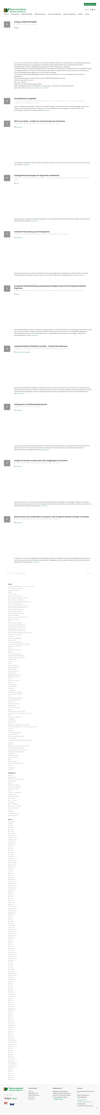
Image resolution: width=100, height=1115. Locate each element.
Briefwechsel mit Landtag (14, 623)
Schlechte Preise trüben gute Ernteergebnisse (32, 232)
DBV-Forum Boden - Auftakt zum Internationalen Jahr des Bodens (39, 121)
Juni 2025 (10, 848)
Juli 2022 (10, 916)
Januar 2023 (11, 904)
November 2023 (12, 885)
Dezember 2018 (12, 994)
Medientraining (12, 669)
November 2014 (12, 1064)
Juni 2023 (10, 895)
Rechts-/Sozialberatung (14, 700)
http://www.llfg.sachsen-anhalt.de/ (39, 88)
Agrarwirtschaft (33, 123)
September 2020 (12, 958)
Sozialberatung (12, 721)
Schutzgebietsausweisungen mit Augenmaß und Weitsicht (36, 175)
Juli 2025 (10, 847)
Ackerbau (24, 24)
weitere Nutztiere (27, 103)
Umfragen (10, 730)
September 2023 (12, 889)
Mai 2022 (10, 920)
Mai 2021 (10, 943)
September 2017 (12, 1008)
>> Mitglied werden (58, 1099)
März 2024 (11, 877)
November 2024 (12, 862)
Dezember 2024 (12, 860)
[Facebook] (5, 1095)
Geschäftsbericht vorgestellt (25, 98)
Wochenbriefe (11, 753)
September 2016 (12, 1025)
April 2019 (11, 989)
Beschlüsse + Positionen (45, 177)
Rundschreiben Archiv (14, 707)
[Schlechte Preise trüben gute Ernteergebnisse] (7, 234)
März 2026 (11, 831)
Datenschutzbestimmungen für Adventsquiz (19, 632)
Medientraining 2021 (13, 671)
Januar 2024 (11, 881)
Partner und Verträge (13, 680)
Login (9, 663)
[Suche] (96, 1108)
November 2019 (12, 975)
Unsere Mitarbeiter (13, 734)
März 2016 (11, 1037)
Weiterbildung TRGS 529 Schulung (17, 750)
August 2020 (11, 960)
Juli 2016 (10, 1029)
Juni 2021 (10, 941)
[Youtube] (10, 1095)
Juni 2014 (10, 1071)
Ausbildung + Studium (14, 785)
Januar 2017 (11, 1023)
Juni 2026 (10, 825)
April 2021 (11, 945)
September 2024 (12, 866)
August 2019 (11, 981)
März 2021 (11, 946)
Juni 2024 (10, 872)
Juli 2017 (10, 1012)
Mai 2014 (10, 1073)
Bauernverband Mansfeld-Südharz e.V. (18, 607)
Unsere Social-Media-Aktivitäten (16, 736)
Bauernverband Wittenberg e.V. (16, 613)
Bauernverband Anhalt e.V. (15, 603)
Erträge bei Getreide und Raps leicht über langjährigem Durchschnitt (40, 460)
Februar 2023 (11, 902)
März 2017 (11, 1019)
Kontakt (10, 765)
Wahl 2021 (11, 744)
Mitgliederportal (90, 4)
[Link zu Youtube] (92, 9)
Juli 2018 (10, 998)
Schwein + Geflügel (80, 101)
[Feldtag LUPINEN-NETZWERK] (7, 24)
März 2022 (11, 923)
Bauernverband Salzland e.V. (15, 611)
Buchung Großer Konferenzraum (16, 625)
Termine (28, 24)
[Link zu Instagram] (85, 9)
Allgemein (29, 101)
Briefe (9, 621)
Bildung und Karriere (13, 619)
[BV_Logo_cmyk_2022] (41, 11)
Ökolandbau (61, 101)
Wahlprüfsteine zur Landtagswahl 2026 (18, 746)
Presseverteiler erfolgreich (15, 694)
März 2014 (11, 1077)
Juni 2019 (10, 985)
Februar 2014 (11, 1079)
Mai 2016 (10, 1033)
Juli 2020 (10, 962)
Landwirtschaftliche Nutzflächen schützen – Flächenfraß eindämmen (41, 346)
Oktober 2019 (11, 977)
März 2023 (11, 900)
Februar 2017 (11, 1021)
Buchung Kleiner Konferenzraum (16, 627)
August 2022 (11, 914)
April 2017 (11, 1018)
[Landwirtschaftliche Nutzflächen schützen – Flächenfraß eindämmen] (7, 349)
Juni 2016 (10, 1031)
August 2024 (11, 868)
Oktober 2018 (11, 996)
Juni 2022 (10, 918)
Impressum (11, 769)
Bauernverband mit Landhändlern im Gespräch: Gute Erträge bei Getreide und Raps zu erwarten (51, 517)
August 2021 (11, 937)
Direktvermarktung (13, 788)
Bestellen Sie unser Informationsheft (17, 617)
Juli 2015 (10, 1048)
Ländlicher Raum (66, 177)
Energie (33, 101)
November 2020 (12, 954)
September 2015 (12, 1044)
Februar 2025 (11, 856)
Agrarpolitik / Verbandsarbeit (15, 779)
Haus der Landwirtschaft (14, 646)
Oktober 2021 (11, 933)
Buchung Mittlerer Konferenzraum (17, 628)
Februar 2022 (11, 925)
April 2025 (11, 852)
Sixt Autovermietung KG (14, 717)
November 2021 (12, 931)
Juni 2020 (10, 964)
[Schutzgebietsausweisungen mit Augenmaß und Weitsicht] (7, 178)
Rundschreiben (12, 705)
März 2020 (11, 970)
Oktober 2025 (11, 841)
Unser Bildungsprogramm (15, 732)
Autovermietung (12, 594)
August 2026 (11, 822)
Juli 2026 (10, 824)
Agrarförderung (29, 406)
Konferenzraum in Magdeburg (16, 655)
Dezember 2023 (12, 883)
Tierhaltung (11, 811)
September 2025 (12, 843)
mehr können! (11, 673)
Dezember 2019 (12, 973)
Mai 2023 (10, 897)
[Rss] (12, 1095)
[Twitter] (7, 1095)
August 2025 (11, 845)
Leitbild (10, 661)
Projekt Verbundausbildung (15, 698)
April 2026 (11, 829)
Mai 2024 (10, 873)
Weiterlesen (46, 110)
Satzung (10, 709)
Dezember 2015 (12, 1041)
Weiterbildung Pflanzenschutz (16, 748)
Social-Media (11, 719)
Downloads (11, 636)
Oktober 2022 (11, 910)
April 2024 (11, 875)
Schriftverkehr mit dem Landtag (16, 711)
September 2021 (12, 935)
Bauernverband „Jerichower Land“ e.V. (18, 598)
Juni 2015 (10, 1050)
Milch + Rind (48, 101)
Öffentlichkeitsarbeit (13, 676)
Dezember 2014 (12, 1062)
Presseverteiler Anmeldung (15, 692)
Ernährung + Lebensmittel (42, 123)
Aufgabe (10, 592)
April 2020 (11, 968)
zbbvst (9, 759)
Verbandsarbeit (12, 738)
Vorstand (10, 742)
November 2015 (12, 1043)
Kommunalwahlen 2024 (14, 653)
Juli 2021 (10, 939)
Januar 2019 (11, 993)
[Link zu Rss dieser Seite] (95, 9)
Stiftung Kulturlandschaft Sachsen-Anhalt (19, 725)
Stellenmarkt (11, 723)
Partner (10, 678)
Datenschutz (11, 767)
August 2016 (11, 1027)
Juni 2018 (10, 1000)
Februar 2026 (11, 833)
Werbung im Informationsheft (16, 751)
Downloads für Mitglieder (15, 638)
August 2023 (11, 891)
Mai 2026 (10, 827)
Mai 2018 (10, 1002)
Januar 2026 (11, 835)
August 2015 (11, 1046)
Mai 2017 (10, 1016)
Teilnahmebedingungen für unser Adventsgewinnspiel (22, 726)
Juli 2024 (10, 870)
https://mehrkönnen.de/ (14, 650)
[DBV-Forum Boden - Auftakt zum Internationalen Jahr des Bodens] (7, 124)
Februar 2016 (11, 1039)
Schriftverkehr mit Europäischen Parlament (19, 713)
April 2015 (11, 1054)
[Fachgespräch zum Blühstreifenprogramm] (7, 407)
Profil (9, 696)
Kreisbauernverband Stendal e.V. (16, 657)
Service (10, 715)
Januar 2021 (11, 950)
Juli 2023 (10, 893)
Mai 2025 (10, 850)
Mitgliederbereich (12, 761)
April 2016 (11, 1035)
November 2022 (12, 908)
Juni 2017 (10, 1014)
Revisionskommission (14, 703)
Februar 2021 (11, 948)
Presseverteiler (12, 690)
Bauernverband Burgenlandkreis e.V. (18, 605)
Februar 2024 (11, 879)
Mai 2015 (10, 1052)
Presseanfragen (12, 686)
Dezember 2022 (12, 906)
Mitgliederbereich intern (14, 675)
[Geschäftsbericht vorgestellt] (7, 101)
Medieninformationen (40, 101)
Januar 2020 (11, 971)
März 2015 (11, 1056)
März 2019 (11, 991)
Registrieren (11, 701)
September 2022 (12, 912)
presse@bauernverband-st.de (85, 1105)
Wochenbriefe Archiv (13, 755)
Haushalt (10, 648)
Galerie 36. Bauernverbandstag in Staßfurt (19, 644)
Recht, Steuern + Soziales (70, 101)
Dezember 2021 (12, 929)
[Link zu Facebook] (88, 9)
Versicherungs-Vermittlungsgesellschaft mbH (20, 740)
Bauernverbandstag (13, 615)
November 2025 (12, 839)
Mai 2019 (10, 987)
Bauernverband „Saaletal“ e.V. (16, 600)
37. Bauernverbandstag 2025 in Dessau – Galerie (21, 586)
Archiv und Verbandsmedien (15, 588)
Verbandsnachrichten (18, 103)
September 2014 (12, 1066)
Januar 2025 (11, 858)
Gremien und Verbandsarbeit (16, 763)
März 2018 (11, 1004)
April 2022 (11, 922)
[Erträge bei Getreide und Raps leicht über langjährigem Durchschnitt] (7, 463)
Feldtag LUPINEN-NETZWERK (25, 22)
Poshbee (10, 682)
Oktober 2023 (11, 887)
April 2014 (11, 1075)
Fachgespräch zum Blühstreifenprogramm (30, 404)
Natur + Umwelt (54, 101)
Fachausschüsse (12, 640)
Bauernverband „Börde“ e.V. (15, 596)
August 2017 (11, 1010)
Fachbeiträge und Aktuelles (15, 642)
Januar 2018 (11, 1006)
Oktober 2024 (11, 864)
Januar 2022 (11, 927)
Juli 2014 (10, 1069)
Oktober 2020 (11, 956)
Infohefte (10, 652)
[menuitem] (7, 14)
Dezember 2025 (12, 837)
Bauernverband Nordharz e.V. (16, 609)
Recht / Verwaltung (13, 804)
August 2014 (11, 1068)
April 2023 (11, 898)
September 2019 (12, 979)
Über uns (10, 728)
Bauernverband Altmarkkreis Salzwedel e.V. (19, 602)
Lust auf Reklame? (13, 665)
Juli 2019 (10, 983)
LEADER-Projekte (12, 659)
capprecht (35, 24)
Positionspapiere (12, 684)
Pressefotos (11, 688)
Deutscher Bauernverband (15, 634)
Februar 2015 (11, 1058)
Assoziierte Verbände (13, 590)
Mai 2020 (10, 966)
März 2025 (11, 854)
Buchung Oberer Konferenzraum (16, 630)
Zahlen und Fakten (13, 757)
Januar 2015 (11, 1060)
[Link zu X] (90, 9)
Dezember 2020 (12, 952)
